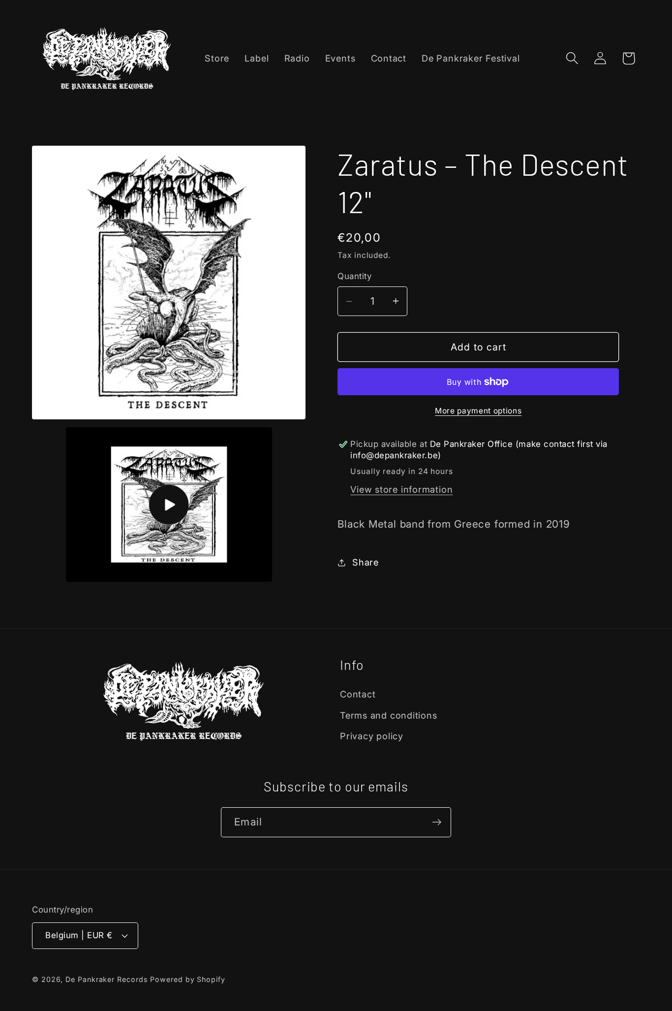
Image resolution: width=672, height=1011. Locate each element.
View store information (401, 489)
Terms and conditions (388, 715)
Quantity (354, 276)
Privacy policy (371, 735)
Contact (357, 694)
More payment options (478, 410)
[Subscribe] (437, 822)
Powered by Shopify (187, 979)
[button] (572, 58)
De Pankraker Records (106, 979)
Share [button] (365, 562)
